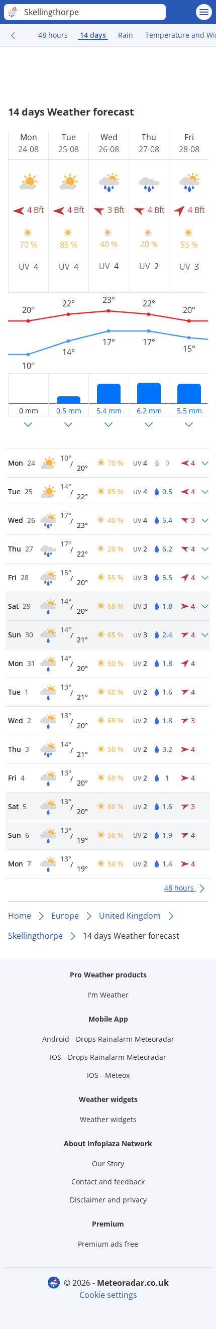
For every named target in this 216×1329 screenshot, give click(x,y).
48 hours (53, 35)
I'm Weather (108, 995)
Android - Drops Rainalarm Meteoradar (108, 1039)
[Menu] (204, 12)
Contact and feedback (108, 1181)
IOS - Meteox (108, 1075)
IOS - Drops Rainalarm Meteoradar (108, 1057)
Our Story (108, 1163)
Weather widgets (108, 1119)
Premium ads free (108, 1244)
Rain (125, 35)
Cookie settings (108, 1294)
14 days (93, 35)
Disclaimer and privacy (108, 1199)
